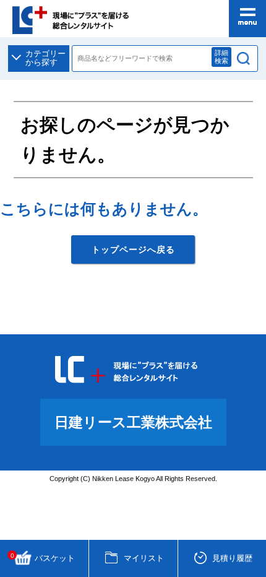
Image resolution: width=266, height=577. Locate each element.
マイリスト (144, 558)
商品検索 (244, 59)
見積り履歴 (232, 558)
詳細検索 (221, 56)
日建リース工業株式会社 (133, 422)
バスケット (43, 557)
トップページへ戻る (133, 249)
